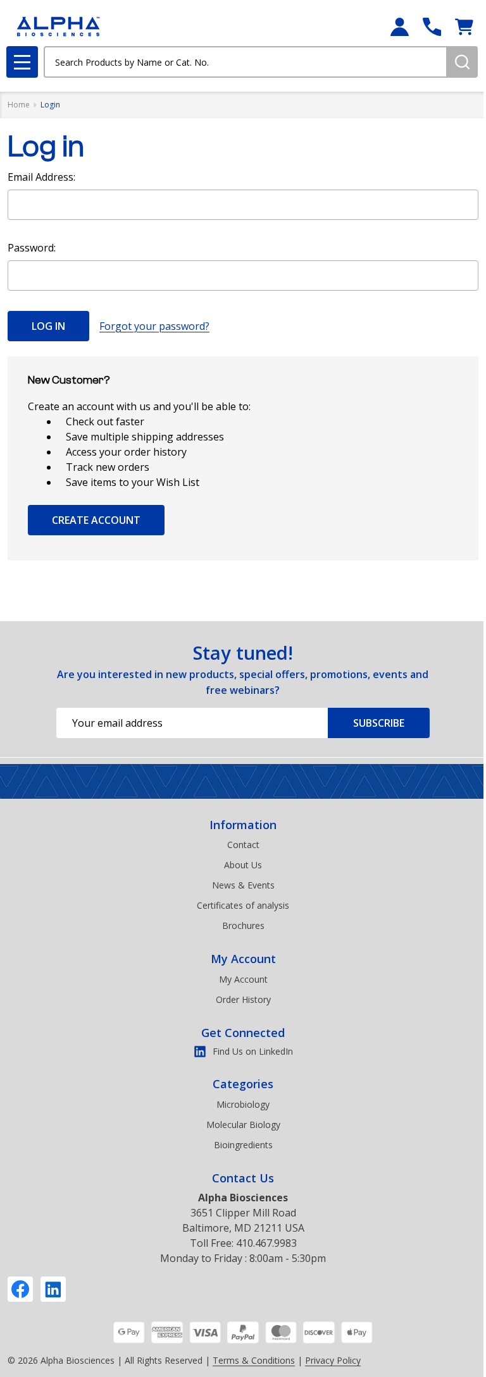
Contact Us (243, 1178)
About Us (243, 865)
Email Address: (41, 177)
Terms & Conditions (254, 1360)
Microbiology (243, 1104)
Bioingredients (243, 1145)
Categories (243, 1083)
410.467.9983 (266, 1243)
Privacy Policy (333, 1360)
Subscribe (378, 723)
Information (243, 824)
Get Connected (243, 1032)
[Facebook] (20, 1289)
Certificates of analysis (243, 905)
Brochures (243, 925)
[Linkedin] (53, 1289)
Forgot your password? (154, 326)
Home (19, 104)
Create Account (96, 520)
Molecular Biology (243, 1125)
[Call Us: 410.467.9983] (432, 27)
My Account (243, 958)
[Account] (399, 27)
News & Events (243, 885)
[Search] (462, 62)
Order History (243, 999)
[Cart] (464, 27)
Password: (32, 248)
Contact (243, 845)
